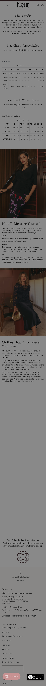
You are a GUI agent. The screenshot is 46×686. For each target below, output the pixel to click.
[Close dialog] (44, 327)
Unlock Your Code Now (34, 348)
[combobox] (26, 345)
